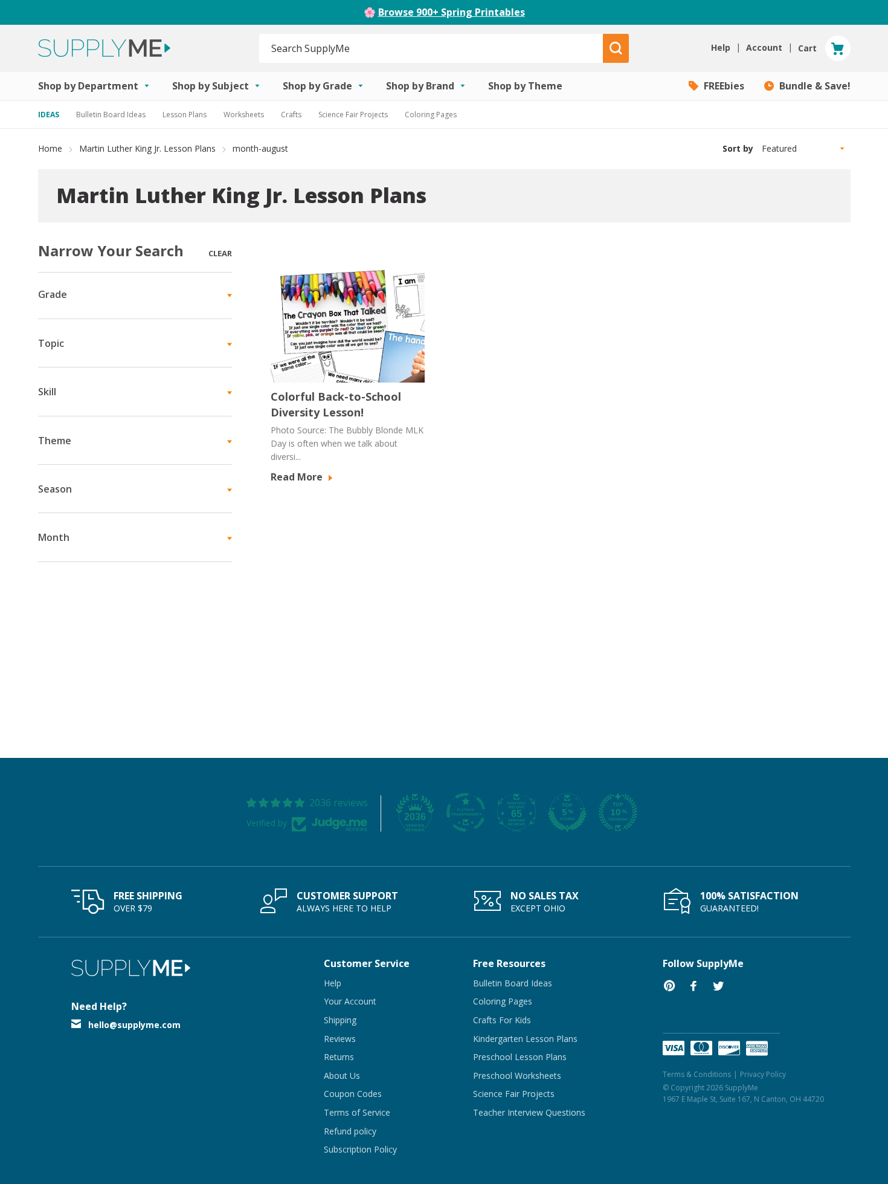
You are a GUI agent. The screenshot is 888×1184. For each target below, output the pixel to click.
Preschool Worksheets (517, 1075)
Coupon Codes (353, 1093)
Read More (298, 477)
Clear (220, 253)
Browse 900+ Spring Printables (451, 12)
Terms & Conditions (697, 1074)
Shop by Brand (421, 85)
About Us (342, 1075)
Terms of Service (357, 1112)
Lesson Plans (184, 114)
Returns (339, 1057)
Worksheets (244, 114)
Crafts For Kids (502, 1020)
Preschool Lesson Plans (520, 1057)
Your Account (350, 1001)
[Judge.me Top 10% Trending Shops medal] (618, 812)
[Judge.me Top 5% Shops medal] (567, 812)
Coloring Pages (431, 114)
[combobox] (431, 48)
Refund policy (350, 1131)
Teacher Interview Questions (529, 1112)
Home (50, 148)
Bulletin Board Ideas (111, 114)
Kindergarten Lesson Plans (525, 1038)
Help (332, 983)
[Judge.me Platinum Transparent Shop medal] (465, 812)
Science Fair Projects (353, 114)
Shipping (340, 1020)
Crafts (291, 114)
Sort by (737, 148)
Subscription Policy (360, 1149)
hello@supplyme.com (134, 1024)
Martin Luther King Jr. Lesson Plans (147, 148)
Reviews (340, 1038)
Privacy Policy (763, 1074)
